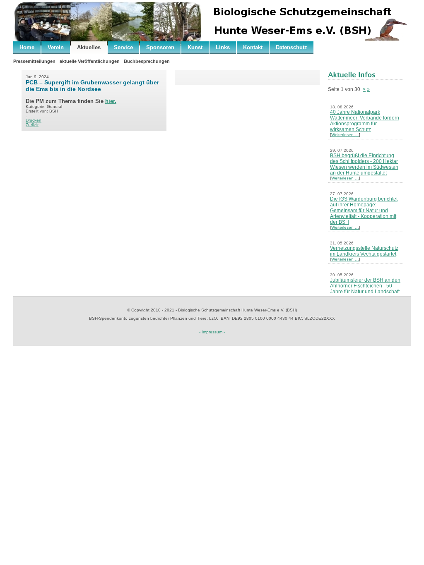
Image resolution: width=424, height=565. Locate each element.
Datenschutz (291, 47)
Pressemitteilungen (34, 61)
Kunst (195, 47)
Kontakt (253, 47)
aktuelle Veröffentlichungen (90, 61)
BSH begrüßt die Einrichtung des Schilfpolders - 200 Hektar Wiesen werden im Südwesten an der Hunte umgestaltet (364, 164)
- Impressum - (212, 332)
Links (223, 47)
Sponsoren (160, 47)
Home (26, 47)
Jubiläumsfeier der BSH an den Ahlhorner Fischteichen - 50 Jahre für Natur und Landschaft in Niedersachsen (365, 288)
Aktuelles (89, 47)
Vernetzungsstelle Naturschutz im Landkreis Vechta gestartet (364, 251)
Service (123, 47)
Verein (56, 47)
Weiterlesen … (345, 134)
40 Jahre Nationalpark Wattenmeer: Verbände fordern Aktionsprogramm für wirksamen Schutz (364, 120)
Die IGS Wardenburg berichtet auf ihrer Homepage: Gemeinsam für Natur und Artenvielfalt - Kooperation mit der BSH (364, 210)
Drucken (33, 120)
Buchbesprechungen (147, 61)
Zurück (32, 124)
